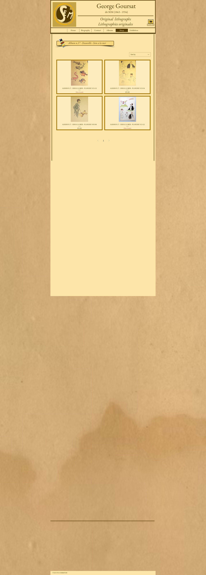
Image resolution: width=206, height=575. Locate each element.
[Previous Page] (98, 140)
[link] (150, 25)
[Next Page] (109, 140)
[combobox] (140, 54)
